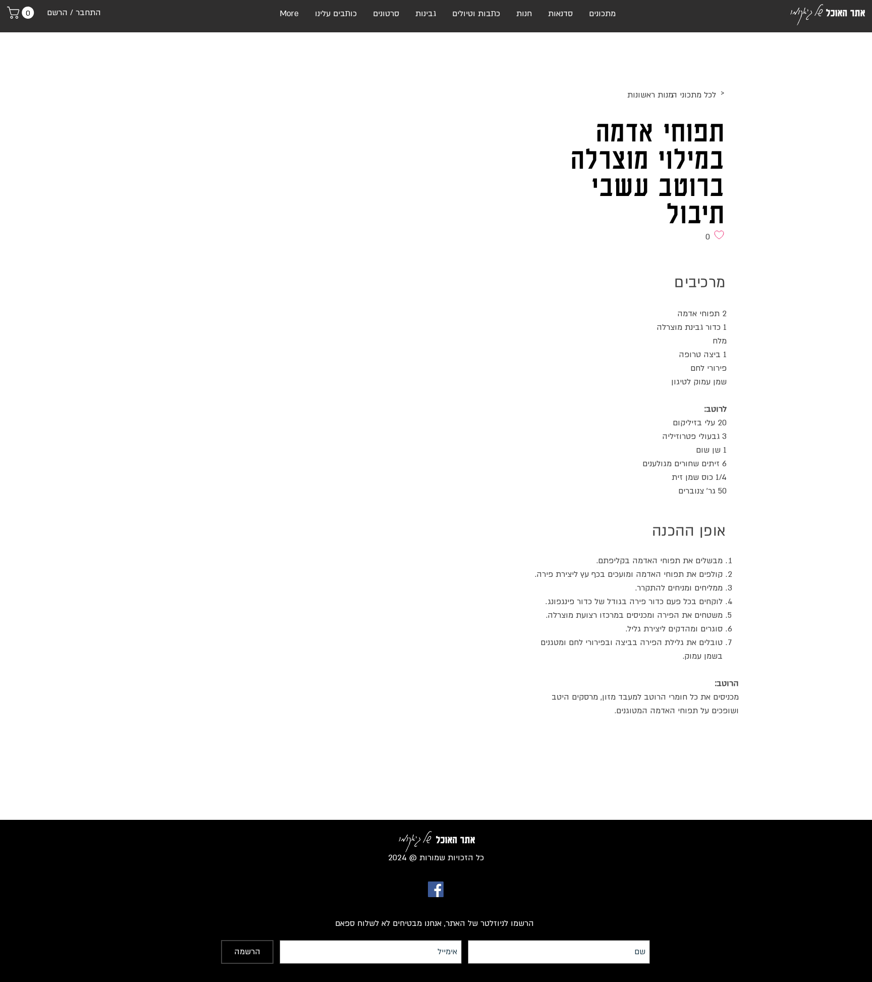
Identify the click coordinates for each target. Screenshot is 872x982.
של (818, 10)
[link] (22, 13)
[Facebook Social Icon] (436, 889)
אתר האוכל (845, 12)
